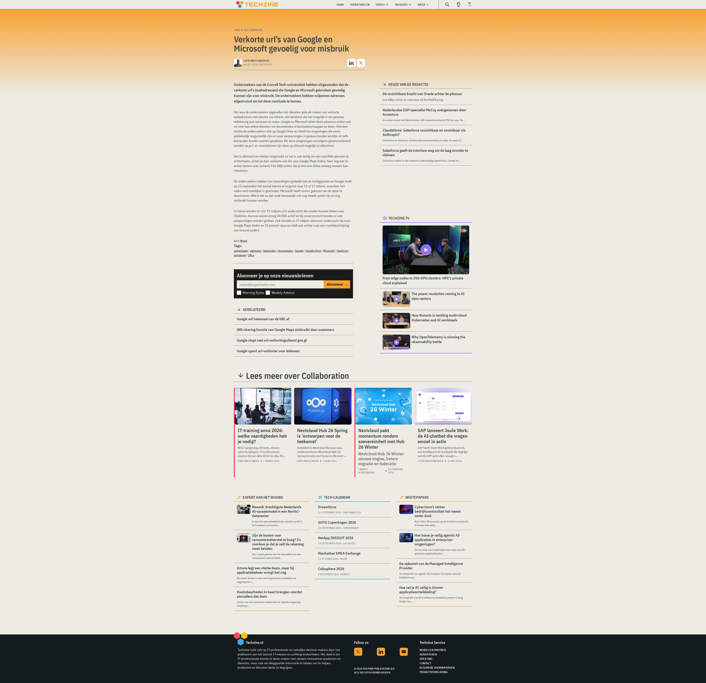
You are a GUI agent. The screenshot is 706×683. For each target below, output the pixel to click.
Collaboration (253, 30)
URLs (251, 255)
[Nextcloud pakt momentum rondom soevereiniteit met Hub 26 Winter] (383, 406)
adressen (255, 251)
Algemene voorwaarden (437, 667)
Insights (401, 4)
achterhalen (241, 251)
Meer (421, 4)
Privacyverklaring (434, 672)
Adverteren (428, 654)
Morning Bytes (253, 292)
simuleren (240, 255)
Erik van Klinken (248, 461)
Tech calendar (337, 497)
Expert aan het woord (263, 497)
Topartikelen (360, 4)
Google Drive (313, 251)
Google (299, 251)
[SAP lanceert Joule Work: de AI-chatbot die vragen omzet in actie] (443, 406)
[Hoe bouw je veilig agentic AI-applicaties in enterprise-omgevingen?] (406, 544)
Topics (380, 4)
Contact (425, 663)
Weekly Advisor (283, 292)
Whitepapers (417, 497)
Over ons (426, 659)
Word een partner (433, 650)
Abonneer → (337, 284)
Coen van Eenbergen (430, 461)
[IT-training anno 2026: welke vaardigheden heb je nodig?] (263, 406)
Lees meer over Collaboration (297, 375)
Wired (243, 241)
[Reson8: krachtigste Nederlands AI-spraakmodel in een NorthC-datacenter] (244, 516)
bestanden (269, 251)
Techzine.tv (398, 218)
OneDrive (342, 251)
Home (340, 4)
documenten (285, 251)
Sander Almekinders (366, 471)
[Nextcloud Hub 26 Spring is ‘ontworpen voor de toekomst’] (323, 406)
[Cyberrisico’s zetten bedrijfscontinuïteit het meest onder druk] (406, 516)
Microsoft (328, 251)
